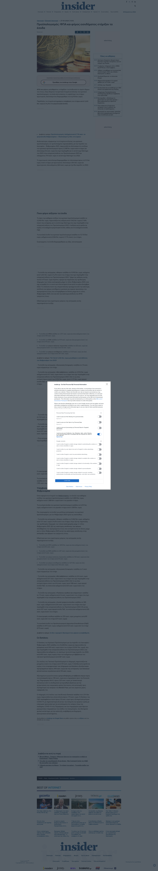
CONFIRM (67, 480)
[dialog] (79, 435)
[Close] (107, 384)
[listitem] (79, 413)
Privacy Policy (88, 486)
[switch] (99, 416)
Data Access (79, 486)
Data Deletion (69, 486)
